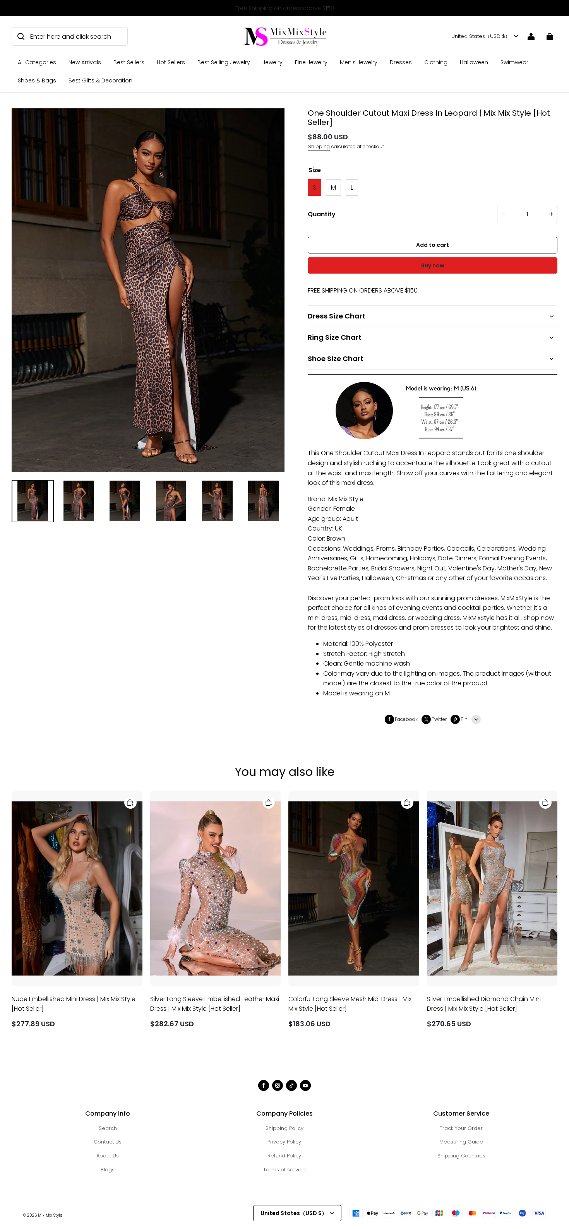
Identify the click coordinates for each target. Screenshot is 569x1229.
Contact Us (108, 1141)
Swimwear (514, 62)
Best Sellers (128, 62)
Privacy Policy (284, 1141)
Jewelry (272, 62)
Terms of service (284, 1169)
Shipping (319, 146)
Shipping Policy (284, 1128)
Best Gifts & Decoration (100, 80)
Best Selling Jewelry (223, 62)
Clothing (435, 62)
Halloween (474, 62)
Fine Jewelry (311, 62)
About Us (107, 1155)
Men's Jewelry (358, 62)
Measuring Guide (461, 1141)
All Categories (37, 62)
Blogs (108, 1169)
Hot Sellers (171, 62)
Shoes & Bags (37, 80)
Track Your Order (461, 1128)
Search (108, 1128)
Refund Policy (284, 1155)
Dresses (401, 62)
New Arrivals (85, 62)
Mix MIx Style (50, 1215)
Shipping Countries (461, 1155)
